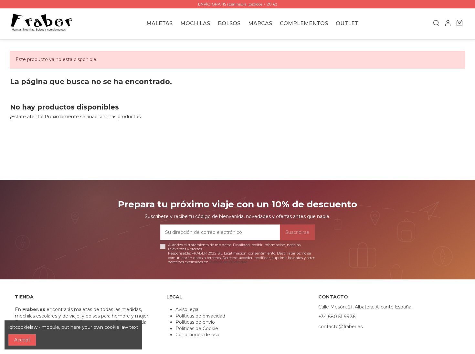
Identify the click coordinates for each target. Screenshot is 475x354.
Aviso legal (187, 309)
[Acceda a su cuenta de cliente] (447, 23)
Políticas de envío (195, 322)
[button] (260, 23)
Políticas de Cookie (196, 328)
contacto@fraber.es (340, 326)
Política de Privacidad (228, 262)
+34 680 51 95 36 (336, 316)
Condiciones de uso (197, 335)
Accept (22, 340)
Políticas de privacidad (200, 316)
